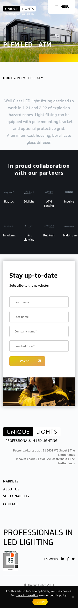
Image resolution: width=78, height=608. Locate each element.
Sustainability (16, 496)
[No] (73, 597)
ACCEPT (40, 601)
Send (26, 361)
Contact (10, 504)
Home (8, 78)
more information (27, 595)
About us (11, 489)
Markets (11, 481)
